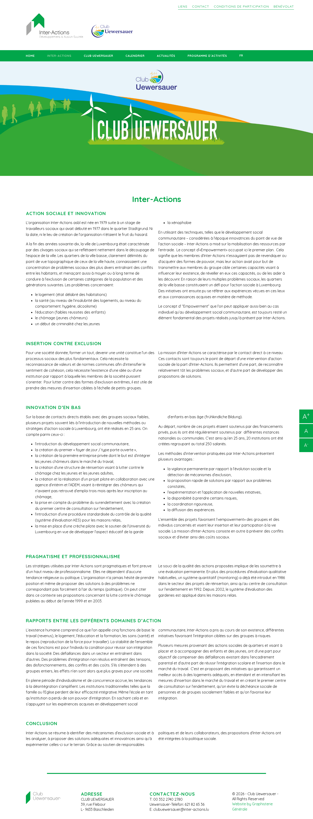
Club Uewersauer (98, 55)
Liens (182, 6)
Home (30, 55)
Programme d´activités (207, 55)
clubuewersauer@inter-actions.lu (181, 809)
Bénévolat (284, 6)
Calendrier (135, 55)
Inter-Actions (59, 55)
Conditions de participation (241, 6)
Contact (200, 6)
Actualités (166, 55)
